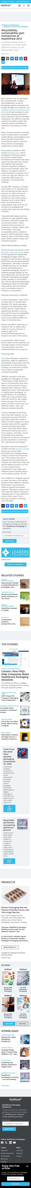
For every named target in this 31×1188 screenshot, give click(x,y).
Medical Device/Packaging (16, 27)
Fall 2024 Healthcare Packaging (23, 1015)
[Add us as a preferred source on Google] (3, 62)
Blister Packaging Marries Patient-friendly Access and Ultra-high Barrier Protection (15, 910)
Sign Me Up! (9, 541)
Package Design (6, 1048)
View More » (5, 1085)
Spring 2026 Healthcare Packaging (8, 989)
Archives (22, 1024)
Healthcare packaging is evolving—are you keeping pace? (9, 1077)
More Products (10, 947)
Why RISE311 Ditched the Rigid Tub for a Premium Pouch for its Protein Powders (9, 737)
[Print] (3, 58)
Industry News (6, 719)
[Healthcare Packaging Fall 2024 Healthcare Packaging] (23, 1003)
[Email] (7, 58)
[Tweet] (21, 58)
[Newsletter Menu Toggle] (19, 5)
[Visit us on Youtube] (14, 1142)
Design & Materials (10, 25)
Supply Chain (6, 1060)
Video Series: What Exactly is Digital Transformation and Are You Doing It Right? (9, 723)
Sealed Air (23, 311)
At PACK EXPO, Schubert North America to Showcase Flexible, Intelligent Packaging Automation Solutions (15, 938)
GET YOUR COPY (9, 808)
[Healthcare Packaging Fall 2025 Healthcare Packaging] (23, 977)
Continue (15, 1184)
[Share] (12, 58)
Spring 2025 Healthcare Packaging (8, 1015)
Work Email (7, 532)
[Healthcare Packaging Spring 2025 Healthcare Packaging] (8, 1003)
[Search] (24, 5)
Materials (5, 617)
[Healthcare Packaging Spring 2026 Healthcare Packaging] (8, 977)
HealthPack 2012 (13, 153)
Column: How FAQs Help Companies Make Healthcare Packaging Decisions (15, 675)
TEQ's (3, 358)
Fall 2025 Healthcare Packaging (23, 989)
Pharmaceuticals (7, 592)
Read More (9, 861)
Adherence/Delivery (8, 1073)
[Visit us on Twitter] (6, 1142)
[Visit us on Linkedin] (10, 1142)
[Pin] (25, 58)
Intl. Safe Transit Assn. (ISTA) (12, 252)
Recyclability (6, 732)
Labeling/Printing (7, 1035)
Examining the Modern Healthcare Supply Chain (9, 1065)
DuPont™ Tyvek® (22, 449)
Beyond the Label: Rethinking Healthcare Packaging (8, 1039)
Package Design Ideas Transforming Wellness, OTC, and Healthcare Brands (9, 1052)
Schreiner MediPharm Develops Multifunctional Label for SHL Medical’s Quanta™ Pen (13, 929)
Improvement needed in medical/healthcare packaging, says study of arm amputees (10, 585)
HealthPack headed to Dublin (9, 609)
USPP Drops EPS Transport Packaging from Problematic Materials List (9, 698)
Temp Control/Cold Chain (8, 693)
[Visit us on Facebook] (2, 1142)
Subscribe (9, 1024)
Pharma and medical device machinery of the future (9, 596)
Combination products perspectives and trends (8, 622)
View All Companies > (15, 564)
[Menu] (28, 5)
